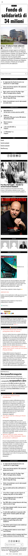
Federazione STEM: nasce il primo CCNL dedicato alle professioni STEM (15, 117)
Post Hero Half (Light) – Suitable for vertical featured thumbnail (12, 185)
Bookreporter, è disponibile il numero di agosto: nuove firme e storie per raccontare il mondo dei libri (15, 348)
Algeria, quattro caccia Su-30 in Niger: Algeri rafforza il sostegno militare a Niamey (13, 92)
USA (21, 388)
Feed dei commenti (5, 146)
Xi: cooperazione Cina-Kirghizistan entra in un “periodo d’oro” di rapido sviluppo (13, 82)
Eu (1, 381)
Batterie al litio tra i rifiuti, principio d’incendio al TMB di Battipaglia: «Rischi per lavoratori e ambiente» (14, 436)
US (19, 388)
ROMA (15, 393)
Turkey (22, 387)
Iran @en (11, 383)
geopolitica (5, 383)
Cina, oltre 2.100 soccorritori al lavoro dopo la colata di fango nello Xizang (13, 97)
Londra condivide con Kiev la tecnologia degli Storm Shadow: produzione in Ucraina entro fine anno (15, 535)
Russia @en (3, 387)
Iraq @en (15, 383)
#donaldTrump (6, 371)
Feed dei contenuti (5, 143)
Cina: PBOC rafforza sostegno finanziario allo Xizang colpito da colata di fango (15, 503)
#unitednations (19, 376)
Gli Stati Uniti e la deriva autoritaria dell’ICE (14, 112)
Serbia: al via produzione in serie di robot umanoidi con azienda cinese (14, 102)
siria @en (12, 386)
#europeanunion (4, 376)
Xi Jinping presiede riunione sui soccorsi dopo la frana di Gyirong (14, 530)
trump (19, 387)
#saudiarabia (14, 376)
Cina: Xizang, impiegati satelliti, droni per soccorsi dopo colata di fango (14, 508)
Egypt (21, 378)
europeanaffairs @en (17, 380)
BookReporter (15, 327)
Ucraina (25, 386)
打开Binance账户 (8, 132)
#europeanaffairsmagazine (11, 374)
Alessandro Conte (9, 378)
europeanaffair (5, 381)
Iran (7, 383)
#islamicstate (9, 376)
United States (15, 388)
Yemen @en (3, 390)
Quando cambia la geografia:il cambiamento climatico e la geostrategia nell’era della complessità (13, 520)
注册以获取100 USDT (9, 127)
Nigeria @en (23, 385)
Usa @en (23, 388)
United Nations (9, 388)
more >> (16, 324)
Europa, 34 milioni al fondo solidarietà (12, 46)
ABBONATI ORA (5, 292)
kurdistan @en (3, 385)
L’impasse (6, 123)
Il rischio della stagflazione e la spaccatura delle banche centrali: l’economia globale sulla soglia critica (14, 513)
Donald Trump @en (16, 378)
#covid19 (2, 371)
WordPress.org (4, 148)
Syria (15, 387)
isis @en (20, 383)
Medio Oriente (17, 385)
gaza (1, 383)
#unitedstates (3, 378)
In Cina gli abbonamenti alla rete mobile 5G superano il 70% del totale (13, 498)
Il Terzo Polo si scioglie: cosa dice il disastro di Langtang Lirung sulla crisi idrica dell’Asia (14, 493)
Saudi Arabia (8, 386)
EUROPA (22, 47)
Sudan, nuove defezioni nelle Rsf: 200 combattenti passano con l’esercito (14, 87)
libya (14, 385)
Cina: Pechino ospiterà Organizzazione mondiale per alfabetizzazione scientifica (15, 525)
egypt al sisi (24, 378)
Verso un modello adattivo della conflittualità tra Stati (14, 488)
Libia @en (11, 385)
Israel (23, 383)
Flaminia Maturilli (8, 47)
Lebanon (7, 385)
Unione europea (3, 388)
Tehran (17, 386)
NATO (20, 385)
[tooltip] (8, 156)
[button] (25, 73)
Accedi (2, 140)
